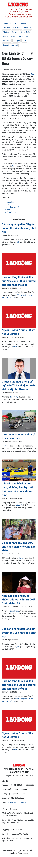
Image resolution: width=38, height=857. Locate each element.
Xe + (24, 41)
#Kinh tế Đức (10, 212)
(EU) (17, 242)
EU (13, 166)
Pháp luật (27, 28)
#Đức (7, 210)
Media (23, 23)
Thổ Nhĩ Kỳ (13, 397)
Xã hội (16, 23)
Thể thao (6, 28)
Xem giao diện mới (10, 45)
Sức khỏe (7, 41)
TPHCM (5, 446)
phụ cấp (21, 558)
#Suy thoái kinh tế (12, 207)
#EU (7, 205)
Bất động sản (24, 36)
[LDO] (19, 264)
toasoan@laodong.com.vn (17, 802)
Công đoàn (25, 32)
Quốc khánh (14, 611)
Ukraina (16, 346)
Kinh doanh (17, 28)
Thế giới (16, 41)
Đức (32, 74)
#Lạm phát (9, 202)
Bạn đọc (15, 32)
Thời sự (6, 32)
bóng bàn (19, 505)
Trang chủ (7, 23)
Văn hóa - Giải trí (9, 36)
